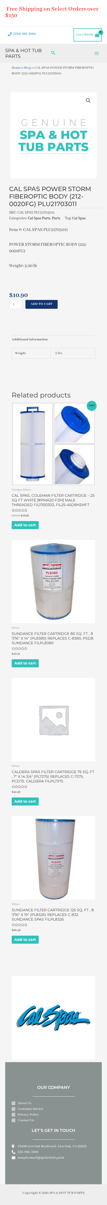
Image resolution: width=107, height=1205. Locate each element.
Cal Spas (79, 218)
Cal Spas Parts (39, 218)
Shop (27, 68)
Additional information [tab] (30, 340)
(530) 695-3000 (24, 34)
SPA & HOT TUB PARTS (23, 53)
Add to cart (41, 304)
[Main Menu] (97, 53)
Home (16, 68)
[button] (88, 100)
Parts (56, 218)
